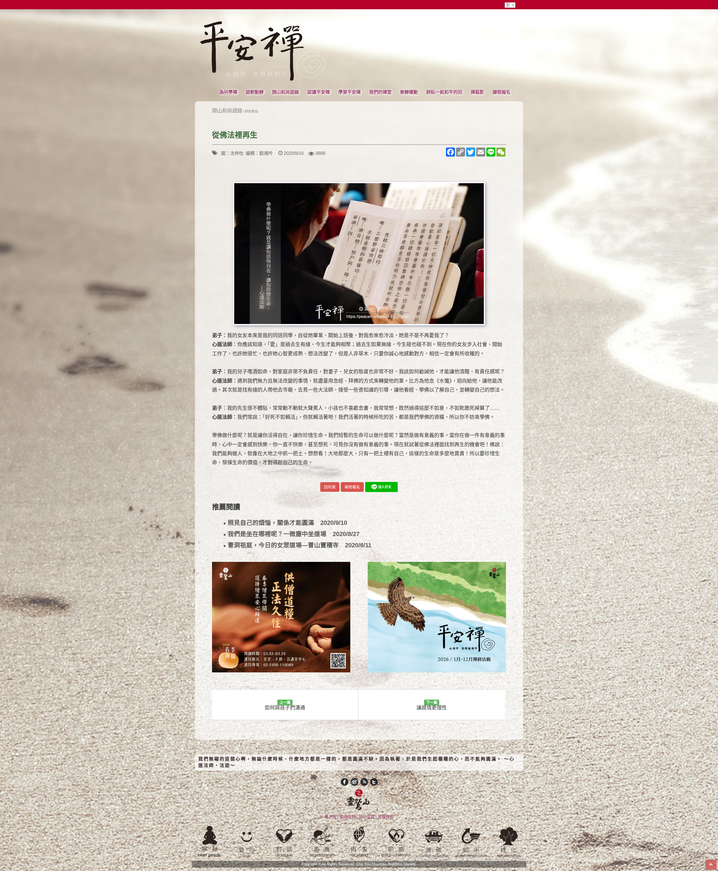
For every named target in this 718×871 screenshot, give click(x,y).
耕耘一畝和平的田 (444, 92)
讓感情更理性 (431, 705)
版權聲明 (385, 817)
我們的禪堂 (380, 92)
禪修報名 (352, 487)
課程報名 (501, 92)
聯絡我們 (347, 817)
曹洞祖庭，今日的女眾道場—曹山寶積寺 (297, 545)
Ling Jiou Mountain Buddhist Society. (386, 864)
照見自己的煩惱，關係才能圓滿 (285, 523)
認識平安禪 (318, 92)
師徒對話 (251, 111)
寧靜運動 (409, 92)
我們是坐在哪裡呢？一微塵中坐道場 (291, 534)
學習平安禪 (349, 92)
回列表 (330, 487)
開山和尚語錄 (285, 92)
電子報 (330, 817)
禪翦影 (477, 92)
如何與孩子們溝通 (285, 705)
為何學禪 (228, 92)
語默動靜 (255, 92)
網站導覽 (366, 817)
